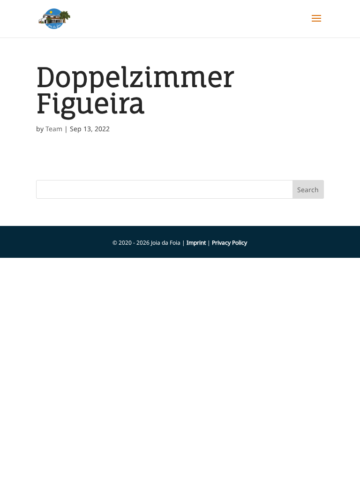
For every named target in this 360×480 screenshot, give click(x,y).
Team (53, 128)
